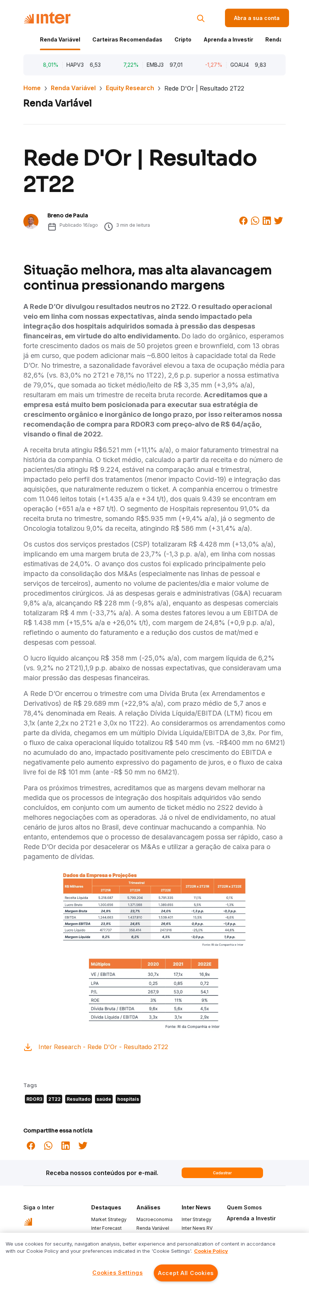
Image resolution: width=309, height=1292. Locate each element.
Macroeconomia (154, 1219)
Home (32, 88)
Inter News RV (197, 1228)
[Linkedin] (266, 220)
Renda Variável (60, 39)
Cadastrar (222, 1173)
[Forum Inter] (28, 1221)
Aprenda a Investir (228, 39)
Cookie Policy (211, 1251)
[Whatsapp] (255, 220)
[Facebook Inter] (243, 220)
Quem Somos (244, 1207)
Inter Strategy (196, 1219)
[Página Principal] (47, 18)
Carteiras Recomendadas (127, 39)
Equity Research (130, 88)
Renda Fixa (280, 39)
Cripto (182, 39)
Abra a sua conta (257, 18)
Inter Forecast (106, 1228)
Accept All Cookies (186, 1273)
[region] (154, 1262)
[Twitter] (278, 220)
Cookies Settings (117, 1272)
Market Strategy (109, 1219)
